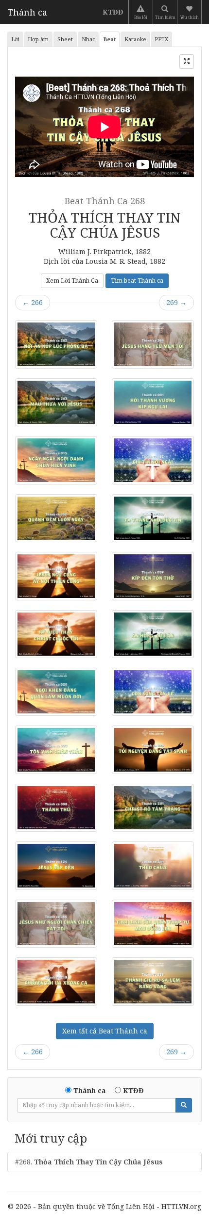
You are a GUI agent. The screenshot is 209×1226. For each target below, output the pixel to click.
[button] (190, 12)
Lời (15, 39)
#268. (89, 1161)
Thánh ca (27, 12)
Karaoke (135, 39)
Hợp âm (38, 39)
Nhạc (88, 39)
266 (32, 302)
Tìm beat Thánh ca (137, 280)
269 (176, 302)
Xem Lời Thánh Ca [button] (72, 280)
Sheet (65, 39)
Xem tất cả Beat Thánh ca (104, 1030)
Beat (110, 39)
